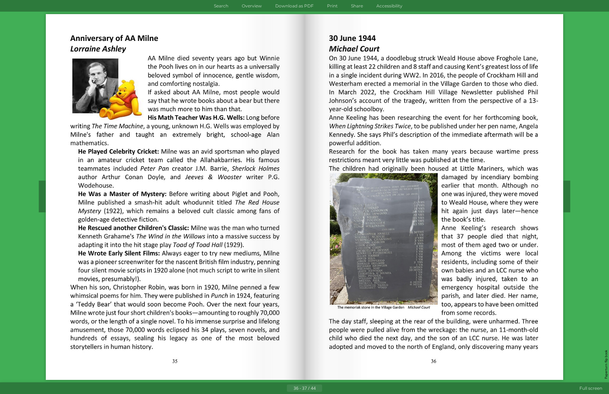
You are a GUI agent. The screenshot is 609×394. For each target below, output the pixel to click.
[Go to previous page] (281, 388)
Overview (252, 5)
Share (357, 5)
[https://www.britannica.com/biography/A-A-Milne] (209, 134)
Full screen (590, 388)
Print (332, 5)
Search (221, 5)
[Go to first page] (270, 388)
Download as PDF (294, 5)
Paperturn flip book (606, 364)
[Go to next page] (327, 388)
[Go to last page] (339, 388)
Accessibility (389, 5)
